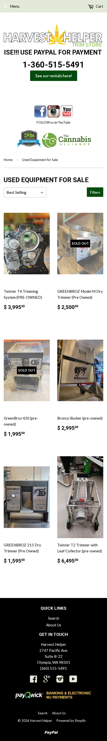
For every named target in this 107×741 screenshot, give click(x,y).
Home (8, 160)
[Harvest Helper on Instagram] (60, 680)
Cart (99, 6)
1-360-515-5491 (53, 65)
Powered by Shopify (71, 721)
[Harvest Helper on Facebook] (33, 680)
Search (53, 618)
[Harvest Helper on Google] (47, 680)
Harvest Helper (41, 721)
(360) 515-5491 (53, 668)
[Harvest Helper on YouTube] (73, 680)
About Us (53, 625)
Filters (95, 192)
